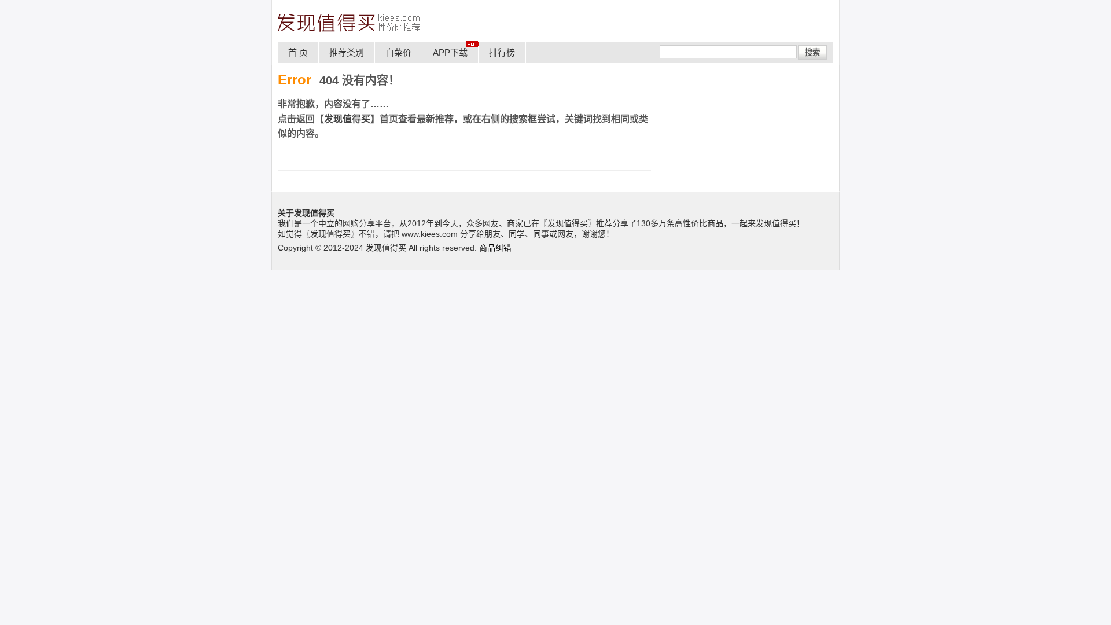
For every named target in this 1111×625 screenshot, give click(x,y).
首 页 (298, 52)
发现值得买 (347, 119)
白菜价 (398, 52)
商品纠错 (495, 247)
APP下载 (450, 52)
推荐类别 (346, 52)
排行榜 (502, 52)
